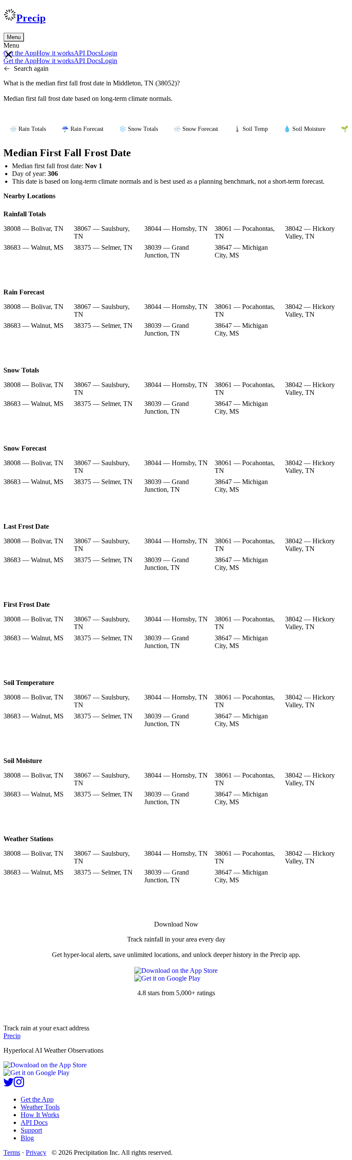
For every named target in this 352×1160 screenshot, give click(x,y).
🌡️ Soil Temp (251, 129)
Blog (27, 1138)
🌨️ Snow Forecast (195, 129)
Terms (11, 1152)
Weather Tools (40, 1107)
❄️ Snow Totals (138, 129)
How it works (55, 53)
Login (109, 53)
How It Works (40, 1114)
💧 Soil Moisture (304, 129)
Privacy (36, 1152)
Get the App (37, 1099)
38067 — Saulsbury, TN (102, 232)
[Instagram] (19, 1084)
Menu (14, 37)
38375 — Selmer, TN (103, 247)
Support (31, 1130)
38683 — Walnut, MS (33, 247)
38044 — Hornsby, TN (176, 228)
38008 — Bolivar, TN (33, 228)
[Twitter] (8, 1084)
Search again (31, 68)
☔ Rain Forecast (82, 129)
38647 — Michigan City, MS (241, 251)
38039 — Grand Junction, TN (166, 251)
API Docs (87, 53)
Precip (31, 18)
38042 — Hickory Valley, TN (310, 232)
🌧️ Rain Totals (27, 129)
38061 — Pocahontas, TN (245, 232)
